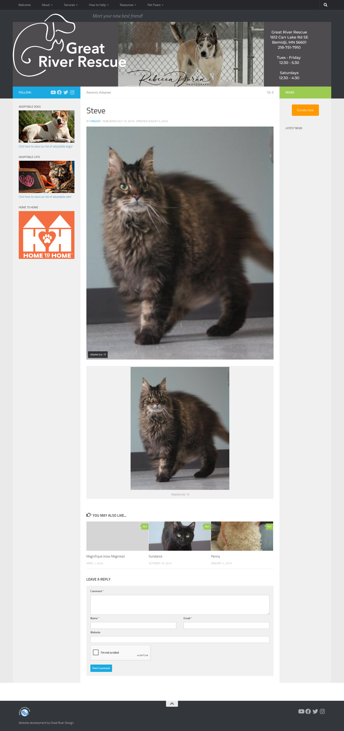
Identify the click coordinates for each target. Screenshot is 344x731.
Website (95, 632)
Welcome (24, 5)
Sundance (155, 556)
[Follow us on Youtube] (53, 92)
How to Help (97, 5)
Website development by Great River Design (46, 723)
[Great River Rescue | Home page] (69, 45)
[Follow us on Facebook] (59, 92)
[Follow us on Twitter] (65, 92)
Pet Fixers (154, 5)
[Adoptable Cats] (46, 192)
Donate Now (305, 110)
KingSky (95, 121)
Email (188, 618)
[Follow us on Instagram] (72, 92)
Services (69, 5)
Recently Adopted (98, 92)
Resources (126, 5)
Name (94, 618)
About (46, 5)
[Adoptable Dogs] (46, 141)
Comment (97, 591)
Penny (215, 556)
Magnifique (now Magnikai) (105, 556)
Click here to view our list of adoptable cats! (45, 197)
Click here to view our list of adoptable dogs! (46, 146)
